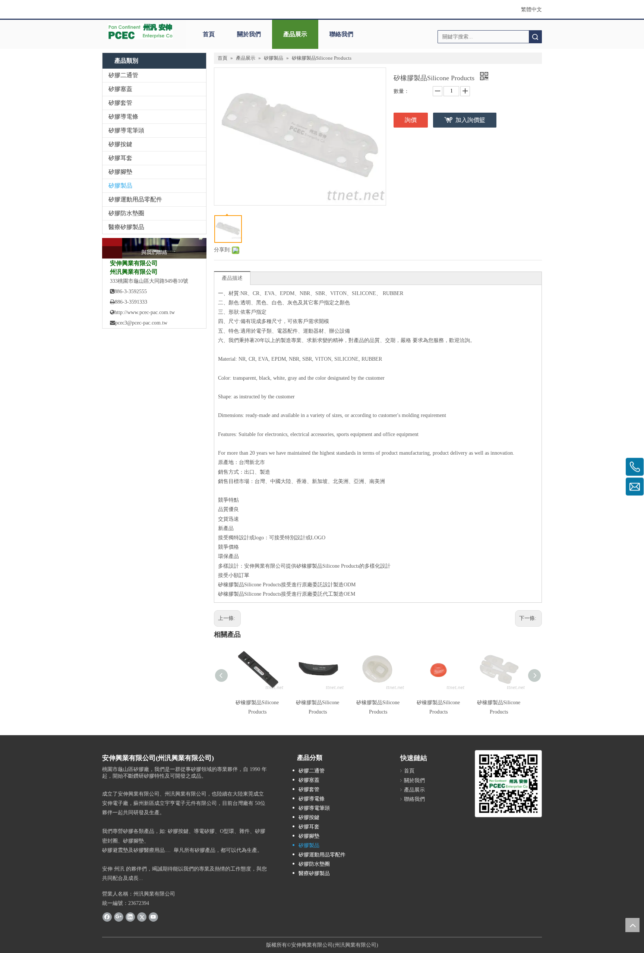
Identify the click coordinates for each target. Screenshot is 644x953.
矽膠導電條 (123, 116)
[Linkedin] (130, 917)
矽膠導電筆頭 (126, 130)
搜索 (535, 37)
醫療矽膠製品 (126, 227)
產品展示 (295, 34)
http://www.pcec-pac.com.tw (142, 312)
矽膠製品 (120, 185)
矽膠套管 (120, 103)
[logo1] (140, 31)
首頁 (209, 34)
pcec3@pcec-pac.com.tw (141, 323)
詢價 (411, 120)
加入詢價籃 (470, 120)
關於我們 (249, 34)
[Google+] (118, 917)
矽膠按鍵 (120, 144)
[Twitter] (141, 917)
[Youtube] (153, 917)
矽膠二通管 (123, 75)
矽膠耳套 (120, 158)
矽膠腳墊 (120, 172)
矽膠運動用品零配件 (135, 199)
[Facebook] (107, 917)
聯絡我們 (341, 34)
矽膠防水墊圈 (126, 213)
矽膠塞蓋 (120, 89)
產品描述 (232, 278)
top (632, 925)
